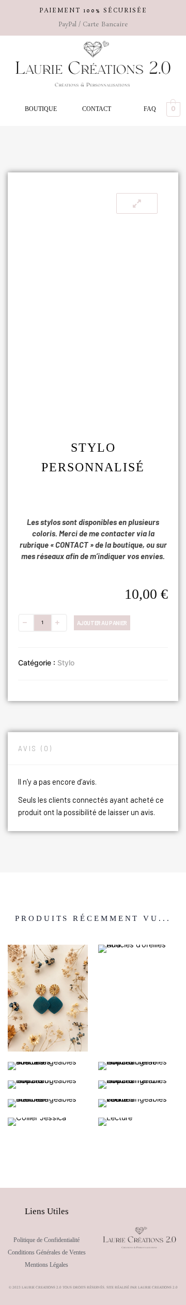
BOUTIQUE (41, 109)
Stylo (65, 662)
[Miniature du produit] (137, 203)
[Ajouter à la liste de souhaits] (137, 622)
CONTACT (96, 109)
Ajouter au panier (102, 622)
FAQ (150, 109)
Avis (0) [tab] (35, 748)
